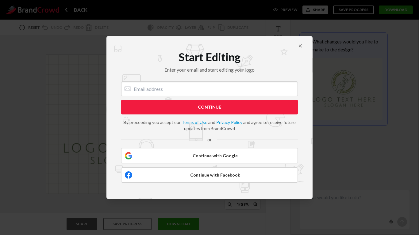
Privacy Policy (229, 122)
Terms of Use (194, 122)
